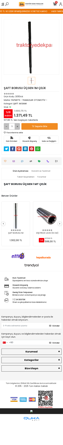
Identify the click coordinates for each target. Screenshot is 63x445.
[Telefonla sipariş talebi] (48, 161)
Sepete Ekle (41, 126)
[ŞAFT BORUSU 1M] (15, 216)
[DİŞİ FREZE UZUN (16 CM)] (47, 216)
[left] (3, 224)
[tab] (20, 171)
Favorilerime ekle (14, 132)
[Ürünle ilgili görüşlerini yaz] (22, 161)
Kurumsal (31, 351)
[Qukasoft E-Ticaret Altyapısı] (31, 419)
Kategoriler (31, 360)
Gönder (56, 325)
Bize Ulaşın (31, 368)
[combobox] (5, 342)
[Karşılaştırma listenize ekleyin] (31, 161)
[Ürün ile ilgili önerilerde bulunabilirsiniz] (57, 161)
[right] (59, 224)
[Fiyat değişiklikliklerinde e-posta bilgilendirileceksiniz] (40, 161)
